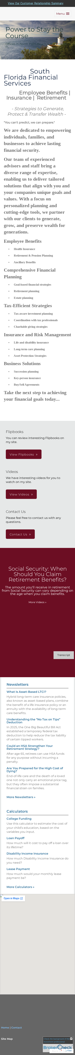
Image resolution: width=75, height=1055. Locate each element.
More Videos (37, 602)
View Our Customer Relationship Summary (35, 3)
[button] (62, 14)
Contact (16, 1027)
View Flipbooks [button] (22, 454)
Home (5, 1027)
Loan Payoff (15, 838)
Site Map (7, 1038)
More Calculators (20, 887)
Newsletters (17, 684)
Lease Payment (18, 869)
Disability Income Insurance (27, 853)
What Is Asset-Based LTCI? (26, 692)
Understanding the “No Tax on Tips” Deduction (33, 721)
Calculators (17, 811)
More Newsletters (21, 797)
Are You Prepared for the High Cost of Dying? (35, 770)
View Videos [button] (19, 494)
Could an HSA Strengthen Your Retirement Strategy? (30, 747)
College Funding (19, 818)
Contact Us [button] (18, 534)
